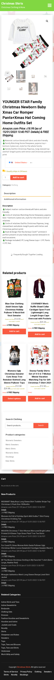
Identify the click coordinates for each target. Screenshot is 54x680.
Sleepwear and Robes (10, 635)
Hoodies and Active (9, 622)
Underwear (5, 651)
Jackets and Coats (8, 625)
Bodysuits (5, 609)
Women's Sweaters (13, 440)
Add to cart (18, 177)
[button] (47, 21)
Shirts (3, 631)
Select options (14, 398)
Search (41, 425)
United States (21, 162)
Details (35, 131)
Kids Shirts (10, 461)
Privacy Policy (26, 672)
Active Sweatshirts (8, 605)
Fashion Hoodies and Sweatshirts (15, 618)
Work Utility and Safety (10, 654)
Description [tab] (10, 193)
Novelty (4, 628)
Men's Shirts (11, 449)
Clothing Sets (6, 612)
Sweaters (5, 638)
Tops (3, 641)
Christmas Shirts (12, 3)
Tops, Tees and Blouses (11, 645)
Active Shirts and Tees (10, 602)
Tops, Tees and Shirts (10, 648)
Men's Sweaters (12, 444)
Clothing (14, 185)
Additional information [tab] (15, 199)
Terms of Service (11, 672)
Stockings (10, 457)
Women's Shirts (12, 453)
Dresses (4, 615)
